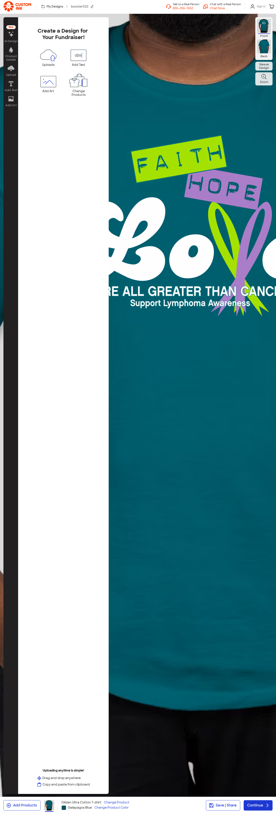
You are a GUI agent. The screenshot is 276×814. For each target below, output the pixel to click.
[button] (225, 8)
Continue (255, 805)
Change (116, 802)
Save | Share (226, 805)
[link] (17, 6)
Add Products (25, 805)
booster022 (79, 6)
